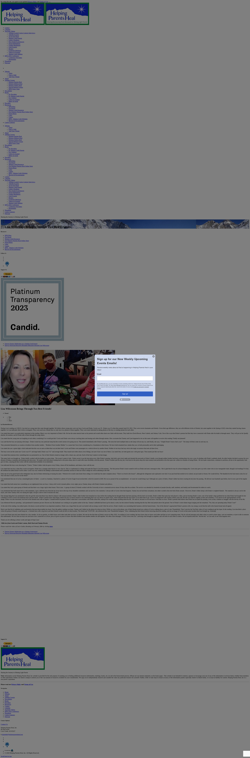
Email (99, 374)
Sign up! (125, 394)
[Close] (153, 356)
